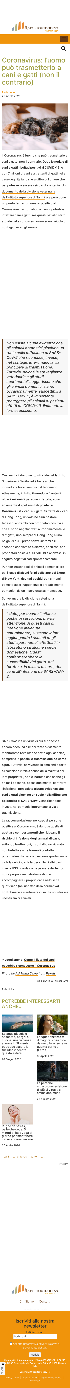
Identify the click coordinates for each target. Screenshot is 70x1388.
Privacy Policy (12, 1377)
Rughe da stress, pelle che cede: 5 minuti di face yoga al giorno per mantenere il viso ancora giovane (17, 1132)
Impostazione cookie (35, 1309)
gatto (33, 1156)
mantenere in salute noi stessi (44, 892)
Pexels (51, 973)
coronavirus (20, 1156)
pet (42, 1156)
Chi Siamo (27, 1301)
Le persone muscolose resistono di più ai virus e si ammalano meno (52, 1088)
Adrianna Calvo (26, 973)
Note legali (35, 1380)
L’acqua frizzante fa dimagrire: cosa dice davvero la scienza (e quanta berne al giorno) (52, 1043)
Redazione (8, 92)
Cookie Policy (30, 1377)
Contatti (44, 1301)
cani (6, 1156)
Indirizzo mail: (35, 1332)
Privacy (2, 1370)
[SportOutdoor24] (35, 26)
